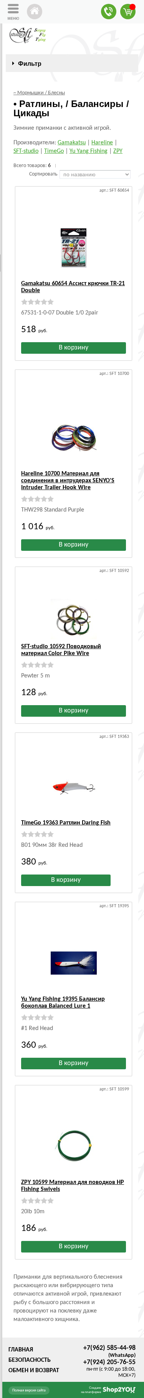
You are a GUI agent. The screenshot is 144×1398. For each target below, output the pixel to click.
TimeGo (54, 151)
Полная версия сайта (29, 1390)
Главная (20, 1350)
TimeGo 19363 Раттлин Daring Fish (66, 823)
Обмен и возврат (33, 1371)
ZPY (117, 151)
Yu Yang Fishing (89, 151)
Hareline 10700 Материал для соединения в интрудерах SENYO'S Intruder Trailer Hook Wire (67, 481)
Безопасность (29, 1360)
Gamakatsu (72, 143)
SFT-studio (25, 151)
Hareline (102, 143)
